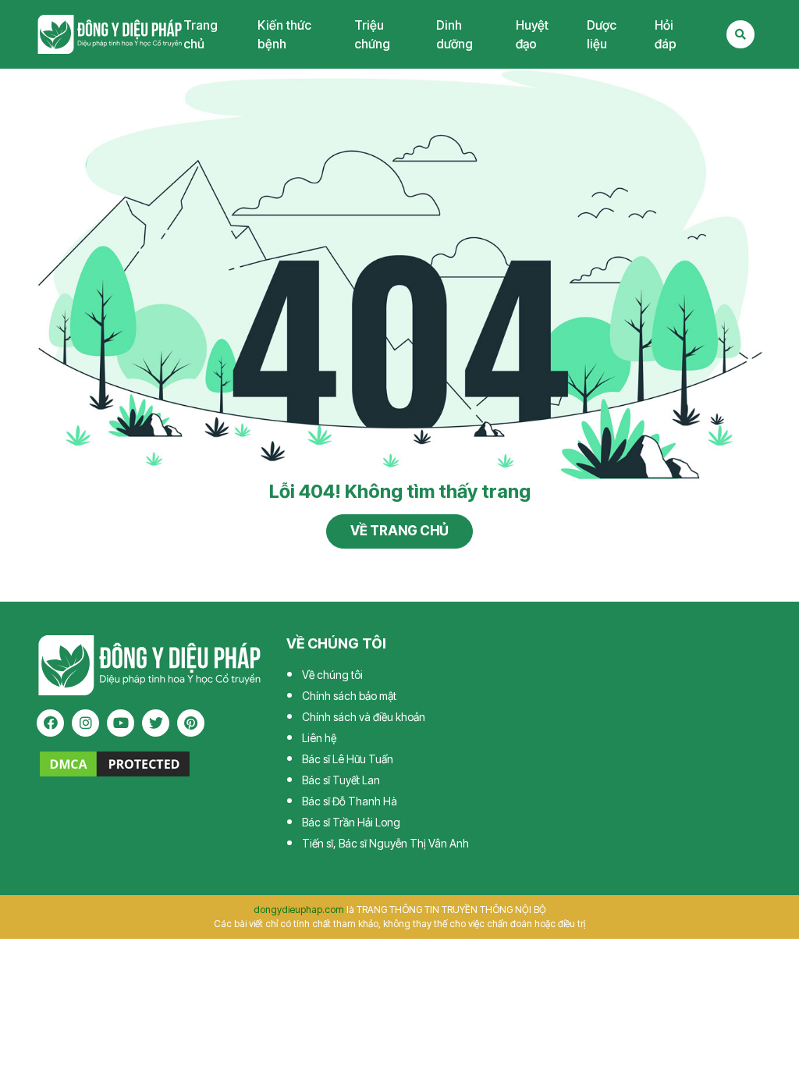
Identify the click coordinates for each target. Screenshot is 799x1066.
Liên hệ (319, 737)
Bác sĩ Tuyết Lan (341, 780)
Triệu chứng (372, 34)
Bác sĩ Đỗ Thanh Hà (349, 801)
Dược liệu (601, 34)
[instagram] (85, 723)
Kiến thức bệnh (284, 34)
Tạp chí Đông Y (110, 34)
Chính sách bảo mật (349, 695)
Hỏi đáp (665, 34)
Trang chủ (200, 34)
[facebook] (50, 723)
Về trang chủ (399, 530)
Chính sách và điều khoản (363, 716)
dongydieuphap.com (299, 909)
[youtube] (120, 723)
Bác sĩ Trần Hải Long (351, 822)
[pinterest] (190, 723)
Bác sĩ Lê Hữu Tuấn (347, 759)
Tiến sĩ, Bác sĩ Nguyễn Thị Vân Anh (385, 843)
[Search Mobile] (740, 34)
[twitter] (155, 723)
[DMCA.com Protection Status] (115, 762)
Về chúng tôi (332, 674)
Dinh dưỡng (454, 34)
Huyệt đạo (532, 34)
